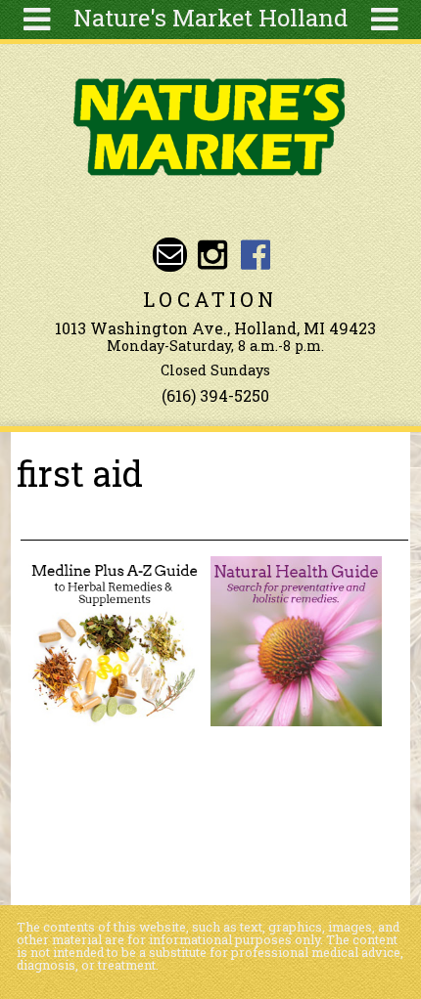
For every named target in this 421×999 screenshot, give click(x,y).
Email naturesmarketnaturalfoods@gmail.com (170, 255)
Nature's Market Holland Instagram (213, 255)
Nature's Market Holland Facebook (255, 255)
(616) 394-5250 (215, 395)
